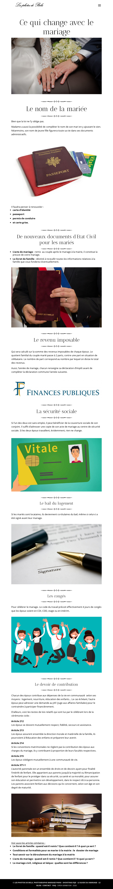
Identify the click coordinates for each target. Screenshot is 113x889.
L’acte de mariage (23, 251)
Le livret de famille (23, 258)
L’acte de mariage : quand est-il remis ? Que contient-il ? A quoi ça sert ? (53, 858)
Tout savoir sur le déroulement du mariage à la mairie (44, 854)
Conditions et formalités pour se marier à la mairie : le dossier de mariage (55, 850)
